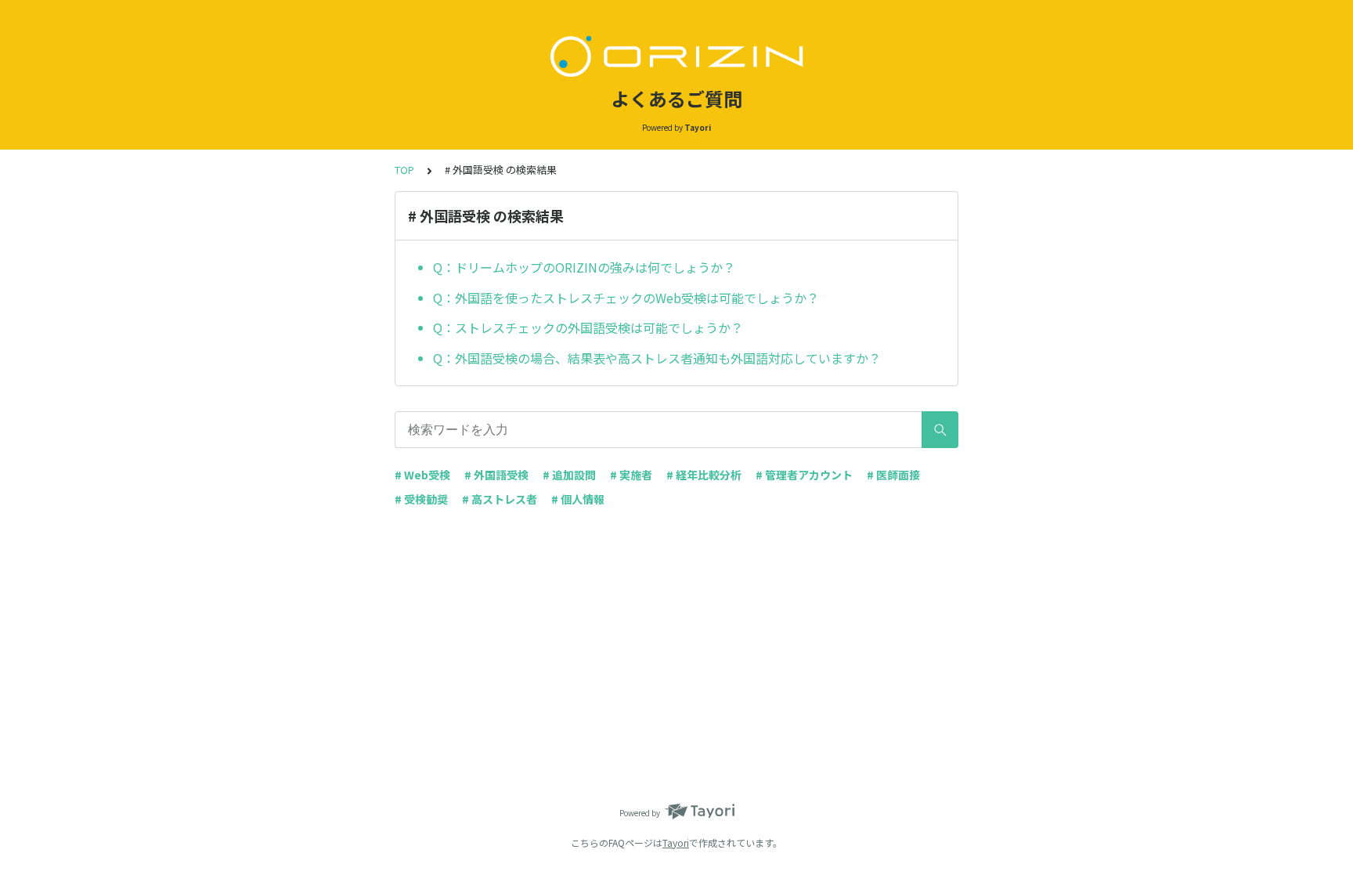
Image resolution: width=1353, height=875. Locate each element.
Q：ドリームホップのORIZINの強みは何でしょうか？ (584, 267)
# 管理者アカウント (804, 475)
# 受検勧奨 (421, 499)
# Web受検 (422, 475)
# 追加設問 (569, 475)
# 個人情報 (577, 499)
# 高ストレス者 (499, 499)
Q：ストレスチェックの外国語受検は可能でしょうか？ (588, 327)
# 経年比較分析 (703, 475)
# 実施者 (631, 475)
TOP (404, 169)
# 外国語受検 (496, 475)
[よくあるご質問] (676, 53)
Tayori (675, 842)
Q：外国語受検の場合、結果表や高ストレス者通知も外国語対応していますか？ (657, 358)
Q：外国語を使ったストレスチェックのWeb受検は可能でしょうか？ (627, 297)
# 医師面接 (893, 475)
